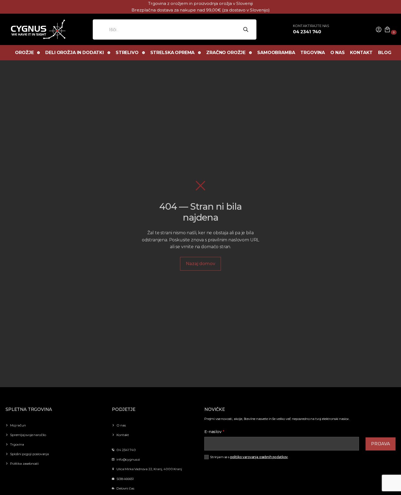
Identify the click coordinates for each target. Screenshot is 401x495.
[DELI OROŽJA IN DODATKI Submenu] (109, 52)
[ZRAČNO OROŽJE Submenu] (251, 52)
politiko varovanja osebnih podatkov (259, 457)
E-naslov (214, 432)
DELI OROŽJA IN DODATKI (74, 52)
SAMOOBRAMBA (276, 52)
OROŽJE (24, 52)
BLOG (384, 52)
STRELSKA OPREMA (172, 52)
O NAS (337, 52)
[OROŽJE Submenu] (39, 52)
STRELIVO (127, 52)
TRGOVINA (312, 52)
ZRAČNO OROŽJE (226, 52)
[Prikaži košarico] (387, 29)
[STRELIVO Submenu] (144, 52)
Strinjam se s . (249, 457)
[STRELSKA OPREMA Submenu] (200, 52)
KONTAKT (361, 52)
